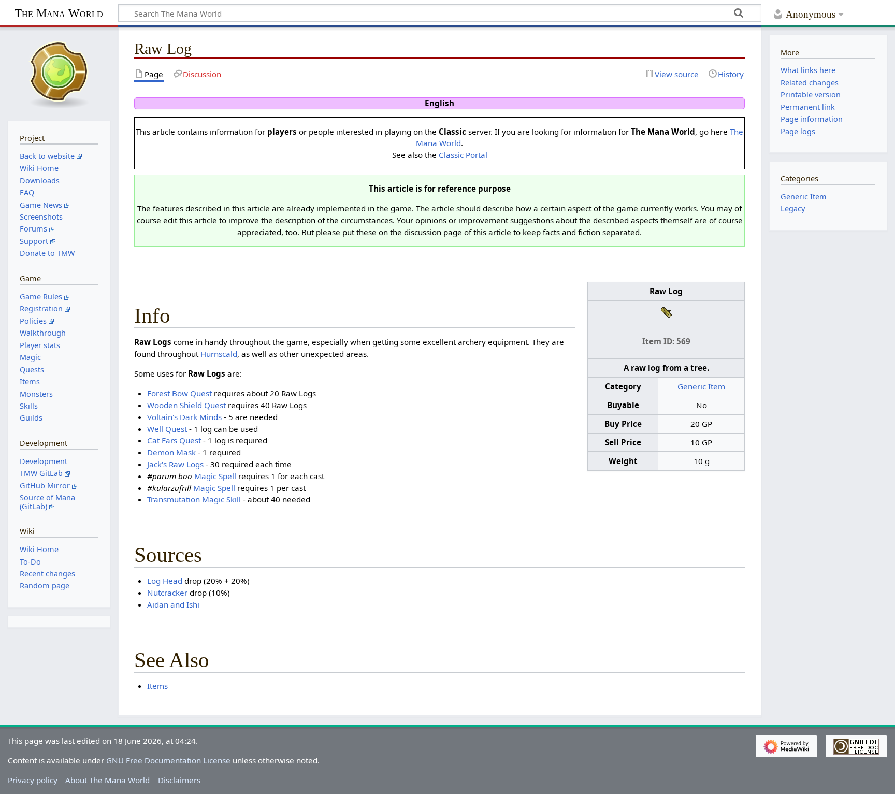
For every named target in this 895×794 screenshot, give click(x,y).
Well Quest (167, 429)
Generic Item (701, 386)
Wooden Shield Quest (186, 405)
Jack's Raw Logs (175, 464)
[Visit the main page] (59, 73)
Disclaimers (179, 780)
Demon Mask (171, 452)
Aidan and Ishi (173, 604)
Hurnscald (218, 354)
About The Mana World (107, 780)
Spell (227, 476)
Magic (205, 476)
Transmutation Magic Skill (194, 499)
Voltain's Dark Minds (184, 417)
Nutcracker (167, 592)
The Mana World (59, 13)
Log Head (164, 580)
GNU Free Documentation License (168, 760)
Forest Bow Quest (179, 393)
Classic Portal (463, 155)
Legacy (793, 208)
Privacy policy (32, 780)
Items (157, 686)
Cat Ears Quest (174, 440)
